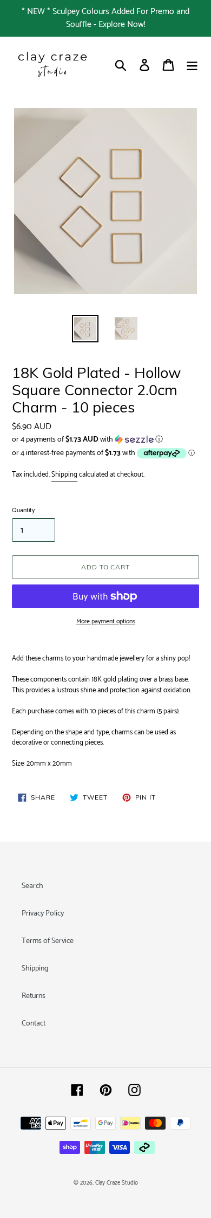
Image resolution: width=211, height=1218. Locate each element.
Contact (33, 1023)
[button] (105, 439)
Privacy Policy (43, 913)
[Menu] (192, 65)
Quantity (23, 510)
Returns (33, 996)
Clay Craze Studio (116, 1183)
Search (32, 886)
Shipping (64, 474)
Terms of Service (48, 941)
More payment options (105, 622)
